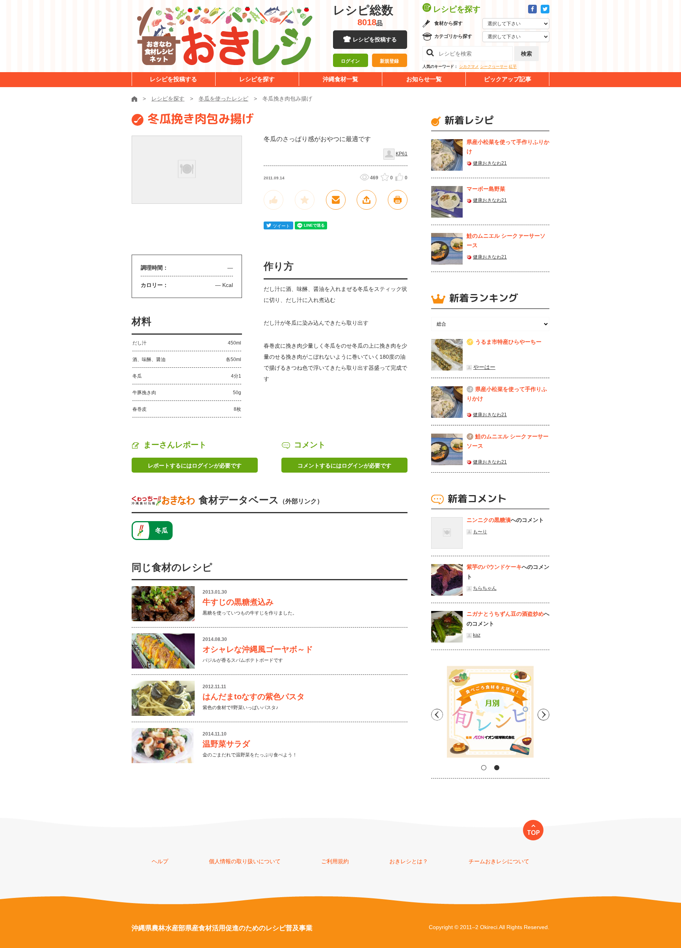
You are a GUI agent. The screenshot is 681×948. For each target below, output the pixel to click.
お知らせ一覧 (424, 79)
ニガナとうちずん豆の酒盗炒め (505, 614)
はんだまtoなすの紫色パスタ (254, 696)
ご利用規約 (335, 861)
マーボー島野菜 (486, 189)
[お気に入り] (304, 200)
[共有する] (366, 200)
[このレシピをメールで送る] (336, 200)
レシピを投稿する (375, 39)
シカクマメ (469, 66)
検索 (526, 53)
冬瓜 (161, 530)
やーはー (484, 367)
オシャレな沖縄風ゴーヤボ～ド (258, 649)
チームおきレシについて (499, 861)
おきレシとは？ (408, 861)
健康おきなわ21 (490, 163)
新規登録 (389, 61)
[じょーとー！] (273, 200)
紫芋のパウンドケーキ (494, 567)
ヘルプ (160, 861)
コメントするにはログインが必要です (344, 465)
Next (543, 715)
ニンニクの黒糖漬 (489, 520)
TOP (533, 832)
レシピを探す (257, 79)
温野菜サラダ (226, 743)
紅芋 (513, 66)
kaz (476, 635)
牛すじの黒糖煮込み (238, 602)
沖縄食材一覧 (340, 79)
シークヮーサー (494, 66)
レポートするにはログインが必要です (195, 465)
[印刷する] (397, 200)
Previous (437, 715)
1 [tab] (483, 767)
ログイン (350, 61)
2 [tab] (496, 767)
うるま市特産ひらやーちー (508, 342)
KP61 (401, 153)
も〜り (480, 532)
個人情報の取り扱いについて (245, 861)
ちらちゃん (485, 588)
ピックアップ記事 (507, 79)
